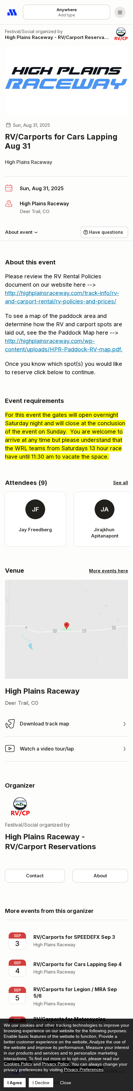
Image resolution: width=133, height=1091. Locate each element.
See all (120, 482)
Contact (35, 876)
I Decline (40, 1082)
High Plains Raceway (28, 162)
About (100, 876)
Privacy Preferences (83, 1069)
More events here (108, 570)
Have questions (106, 232)
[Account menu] (120, 12)
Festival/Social (19, 31)
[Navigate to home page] (12, 12)
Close (65, 1082)
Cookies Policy (18, 1063)
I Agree (14, 1082)
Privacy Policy (55, 1063)
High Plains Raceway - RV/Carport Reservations (57, 37)
